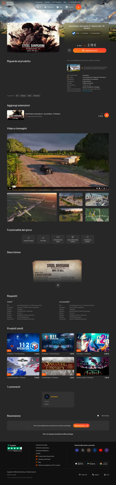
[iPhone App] (79, 463)
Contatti (38, 453)
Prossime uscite (56, 2)
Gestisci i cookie (11, 474)
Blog (65, 2)
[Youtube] (100, 450)
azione (29, 95)
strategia (23, 95)
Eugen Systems (87, 81)
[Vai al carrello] (105, 3)
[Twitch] (106, 450)
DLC (17, 95)
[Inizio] (8, 3)
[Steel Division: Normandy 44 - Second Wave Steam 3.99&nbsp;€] (15, 115)
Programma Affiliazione (42, 450)
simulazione (36, 95)
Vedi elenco (86, 75)
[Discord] (77, 450)
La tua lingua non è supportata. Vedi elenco (94, 77)
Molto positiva (86, 91)
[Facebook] (94, 450)
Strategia (96, 87)
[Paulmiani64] (47, 396)
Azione (84, 87)
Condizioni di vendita (41, 445)
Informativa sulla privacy (42, 448)
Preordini (47, 2)
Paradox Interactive (88, 83)
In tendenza (39, 2)
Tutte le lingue (105, 415)
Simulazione (90, 87)
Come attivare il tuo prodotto (90, 79)
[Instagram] (88, 450)
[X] (83, 450)
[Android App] (91, 463)
